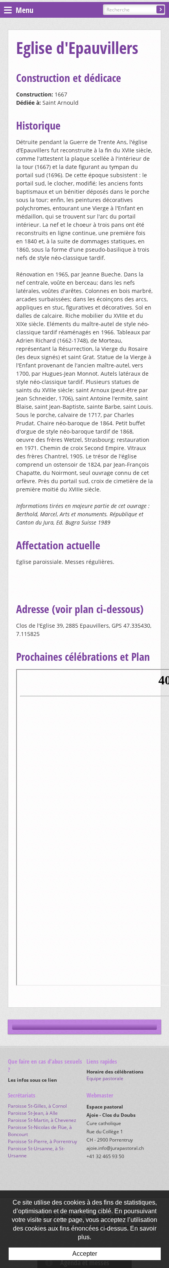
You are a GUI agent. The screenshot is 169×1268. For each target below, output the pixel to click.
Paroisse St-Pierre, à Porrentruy (42, 1141)
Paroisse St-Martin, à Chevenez (42, 1120)
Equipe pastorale (104, 1078)
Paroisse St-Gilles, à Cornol (37, 1106)
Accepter (84, 1253)
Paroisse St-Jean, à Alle (33, 1113)
